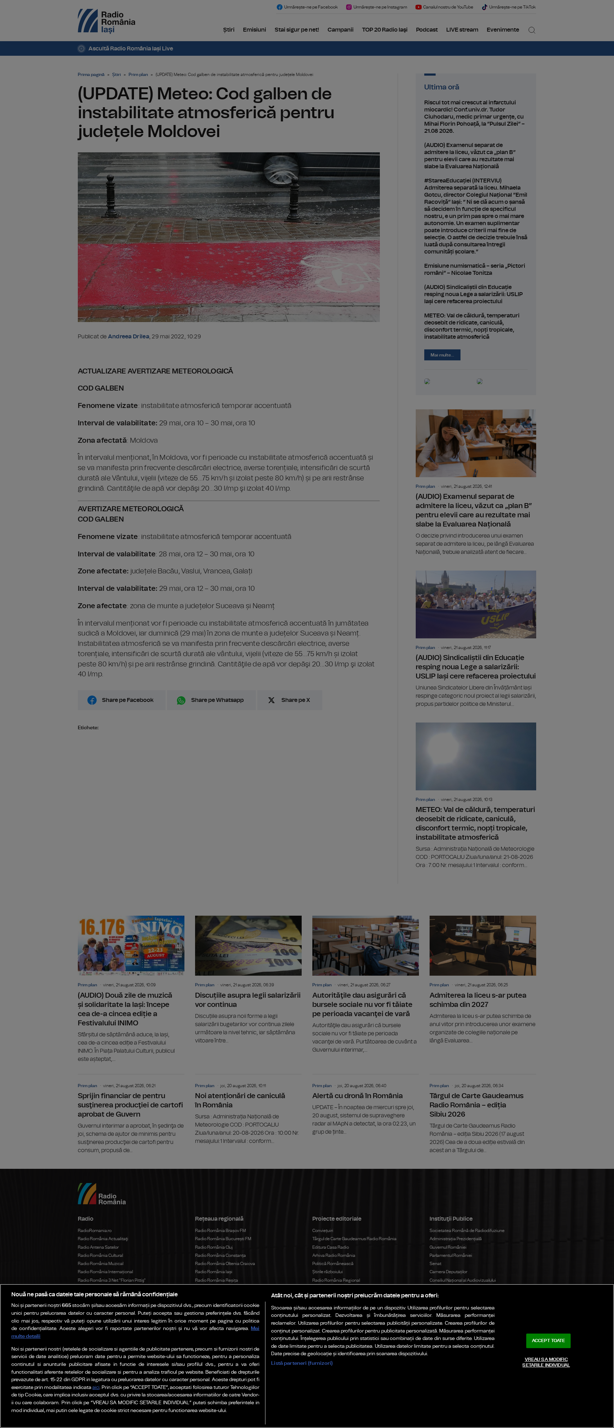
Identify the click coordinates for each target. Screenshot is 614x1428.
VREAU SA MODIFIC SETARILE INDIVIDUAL (546, 1362)
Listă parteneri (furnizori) (302, 1363)
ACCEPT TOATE (548, 1341)
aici (95, 1387)
